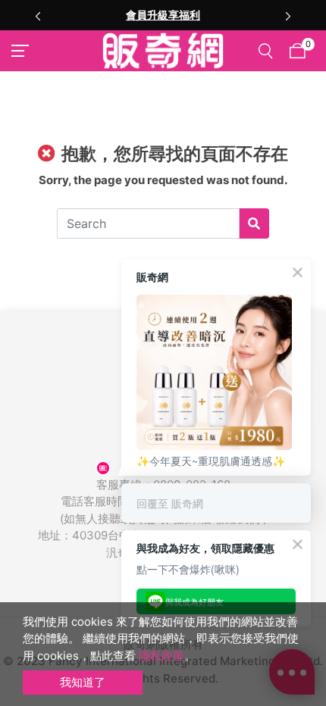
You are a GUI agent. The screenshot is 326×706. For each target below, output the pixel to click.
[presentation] (38, 15)
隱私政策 (161, 655)
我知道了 (82, 682)
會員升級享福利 (163, 14)
